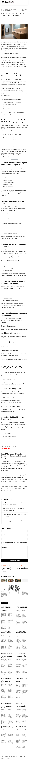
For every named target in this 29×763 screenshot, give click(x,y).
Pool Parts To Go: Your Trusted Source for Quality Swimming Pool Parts (21, 632)
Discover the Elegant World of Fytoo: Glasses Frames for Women (6, 569)
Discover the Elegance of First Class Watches (22, 567)
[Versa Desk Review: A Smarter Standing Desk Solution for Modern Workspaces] (4, 580)
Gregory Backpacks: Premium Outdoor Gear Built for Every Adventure (6, 632)
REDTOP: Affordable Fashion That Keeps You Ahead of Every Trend (21, 680)
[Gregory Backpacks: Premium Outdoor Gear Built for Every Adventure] (18, 580)
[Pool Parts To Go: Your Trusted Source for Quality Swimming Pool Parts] (25, 580)
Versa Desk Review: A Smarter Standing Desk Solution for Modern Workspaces (4, 589)
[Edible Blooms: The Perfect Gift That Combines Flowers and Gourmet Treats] (11, 580)
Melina (4, 18)
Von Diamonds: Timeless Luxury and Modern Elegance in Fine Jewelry (21, 728)
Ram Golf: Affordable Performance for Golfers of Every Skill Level (6, 728)
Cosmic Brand (5, 448)
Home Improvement (24, 583)
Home (2, 9)
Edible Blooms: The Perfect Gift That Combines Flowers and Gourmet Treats (11, 587)
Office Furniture (3, 583)
